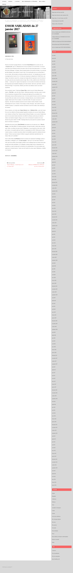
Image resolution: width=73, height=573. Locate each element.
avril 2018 (53, 343)
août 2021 (53, 228)
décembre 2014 (54, 459)
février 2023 (54, 176)
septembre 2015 (54, 433)
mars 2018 (54, 346)
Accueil (4, 1)
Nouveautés (54, 527)
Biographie (54, 496)
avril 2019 (53, 309)
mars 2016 (54, 415)
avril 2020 (53, 274)
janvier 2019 (54, 317)
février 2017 (54, 384)
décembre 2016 (54, 390)
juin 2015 (53, 441)
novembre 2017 (54, 358)
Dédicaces (53, 501)
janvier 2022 (54, 214)
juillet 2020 (54, 265)
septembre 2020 (54, 260)
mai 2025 (53, 98)
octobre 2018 (54, 326)
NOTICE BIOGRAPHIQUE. (66, 41)
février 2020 (54, 280)
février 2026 (54, 72)
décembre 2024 (54, 113)
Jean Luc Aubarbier (12, 20)
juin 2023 (53, 165)
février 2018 (54, 349)
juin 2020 (53, 268)
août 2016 (53, 401)
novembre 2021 (54, 219)
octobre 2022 (54, 188)
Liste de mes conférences (56, 516)
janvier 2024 (54, 144)
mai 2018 (53, 340)
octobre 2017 (54, 361)
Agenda (9, 1)
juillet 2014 (54, 473)
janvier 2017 (54, 387)
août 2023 (53, 159)
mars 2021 (54, 242)
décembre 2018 (54, 320)
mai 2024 (53, 133)
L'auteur (53, 510)
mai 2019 (53, 306)
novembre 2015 (54, 427)
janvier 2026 (54, 75)
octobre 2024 (54, 118)
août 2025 (53, 90)
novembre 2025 (54, 81)
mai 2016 (53, 410)
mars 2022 (54, 208)
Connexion (54, 550)
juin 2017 (53, 372)
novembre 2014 (54, 462)
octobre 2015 (54, 430)
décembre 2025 (54, 78)
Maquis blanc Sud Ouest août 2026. (58, 12)
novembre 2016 (54, 392)
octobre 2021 (54, 222)
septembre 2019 (54, 294)
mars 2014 (54, 479)
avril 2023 (53, 170)
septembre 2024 (54, 121)
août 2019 (53, 297)
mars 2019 (54, 312)
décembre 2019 (54, 286)
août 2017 (53, 366)
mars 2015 (54, 450)
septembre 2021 (54, 225)
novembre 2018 (54, 323)
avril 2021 (53, 240)
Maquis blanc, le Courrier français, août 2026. (60, 18)
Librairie (53, 513)
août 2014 (53, 470)
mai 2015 (53, 444)
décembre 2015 (54, 424)
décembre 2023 (54, 147)
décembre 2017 (54, 355)
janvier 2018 (54, 352)
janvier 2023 (54, 179)
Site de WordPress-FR (56, 559)
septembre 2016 (54, 398)
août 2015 (53, 436)
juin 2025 (53, 95)
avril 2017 (53, 378)
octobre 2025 (54, 84)
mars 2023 (54, 173)
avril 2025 (53, 101)
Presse (4, 4)
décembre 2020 (54, 251)
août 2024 (53, 124)
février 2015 (54, 453)
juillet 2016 (54, 404)
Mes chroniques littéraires (29, 1)
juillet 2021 (54, 231)
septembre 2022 (54, 191)
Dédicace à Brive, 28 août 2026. (57, 23)
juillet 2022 (54, 196)
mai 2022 (53, 202)
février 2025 (54, 107)
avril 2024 (53, 136)
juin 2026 (53, 61)
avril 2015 (53, 447)
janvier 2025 (54, 110)
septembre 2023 (54, 156)
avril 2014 (53, 476)
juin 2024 (53, 130)
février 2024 (54, 142)
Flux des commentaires (56, 556)
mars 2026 (54, 69)
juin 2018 (53, 338)
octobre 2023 (54, 153)
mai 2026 (53, 64)
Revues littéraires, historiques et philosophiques (60, 536)
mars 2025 (54, 104)
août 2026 (53, 55)
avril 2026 (53, 67)
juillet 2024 (54, 127)
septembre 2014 (54, 467)
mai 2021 (53, 237)
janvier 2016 (54, 421)
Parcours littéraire (55, 530)
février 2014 (54, 482)
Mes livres (41, 1)
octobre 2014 (54, 464)
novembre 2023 (54, 150)
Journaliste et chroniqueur (56, 507)
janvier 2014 (54, 485)
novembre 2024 (54, 116)
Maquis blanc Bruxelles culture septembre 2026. (60, 15)
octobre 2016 (54, 395)
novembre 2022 (54, 185)
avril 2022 (53, 205)
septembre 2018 (54, 329)
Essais (53, 504)
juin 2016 (53, 407)
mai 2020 (53, 271)
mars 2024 (54, 139)
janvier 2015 (54, 456)
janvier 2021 (54, 248)
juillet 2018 (54, 335)
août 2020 (53, 263)
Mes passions (54, 525)
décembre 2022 (54, 182)
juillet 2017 (54, 369)
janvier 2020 (54, 283)
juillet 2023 (54, 162)
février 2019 (54, 315)
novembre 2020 (54, 254)
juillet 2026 (54, 58)
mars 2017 (54, 381)
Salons (53, 542)
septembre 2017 (54, 364)
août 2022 (53, 193)
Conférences (54, 499)
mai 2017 (53, 375)
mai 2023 (53, 167)
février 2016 (54, 418)
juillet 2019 (54, 300)
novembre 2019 (54, 289)
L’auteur (16, 1)
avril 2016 (53, 413)
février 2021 (54, 245)
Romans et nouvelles (55, 539)
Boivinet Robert (54, 44)
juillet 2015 (54, 439)
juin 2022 (53, 199)
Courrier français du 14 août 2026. (58, 20)
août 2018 (53, 332)
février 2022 (54, 211)
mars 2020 (54, 277)
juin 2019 (53, 303)
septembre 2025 (54, 87)
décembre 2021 (54, 216)
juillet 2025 (54, 92)
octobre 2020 (54, 257)
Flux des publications (55, 553)
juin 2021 (53, 234)
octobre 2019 (54, 291)
